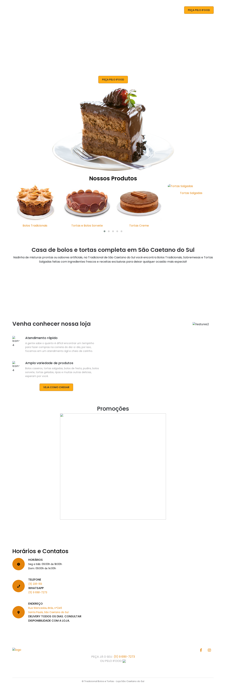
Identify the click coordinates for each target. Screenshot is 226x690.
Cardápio (57, 10)
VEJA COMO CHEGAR (56, 387)
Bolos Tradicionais (35, 226)
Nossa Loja (109, 10)
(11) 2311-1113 (35, 584)
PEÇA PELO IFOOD (199, 10)
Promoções (135, 10)
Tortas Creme (139, 226)
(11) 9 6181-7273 (37, 592)
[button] (104, 231)
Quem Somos (83, 10)
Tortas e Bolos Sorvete (87, 226)
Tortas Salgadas (191, 193)
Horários (158, 10)
